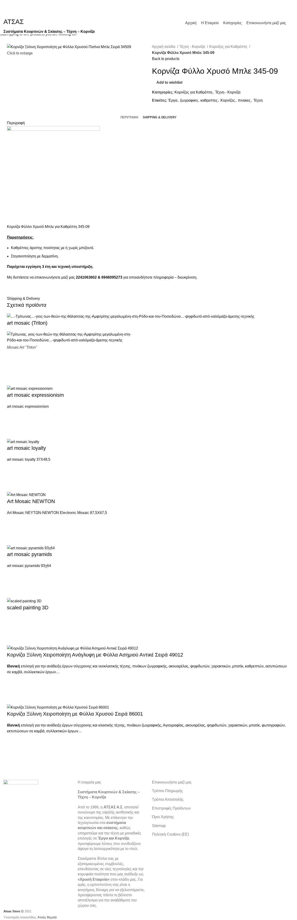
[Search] (292, 22)
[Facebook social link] (289, 5)
